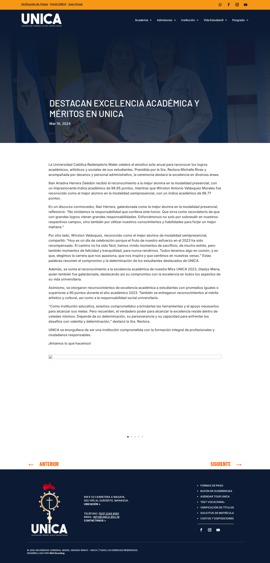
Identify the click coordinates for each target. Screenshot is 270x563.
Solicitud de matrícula (217, 513)
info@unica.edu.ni (106, 517)
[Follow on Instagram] (237, 4)
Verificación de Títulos (34, 4)
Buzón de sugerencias (216, 491)
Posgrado (238, 20)
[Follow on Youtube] (245, 4)
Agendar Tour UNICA (215, 496)
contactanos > (95, 520)
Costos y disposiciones (217, 518)
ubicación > (92, 504)
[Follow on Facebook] (228, 4)
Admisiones (164, 20)
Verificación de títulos (217, 507)
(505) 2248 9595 (109, 513)
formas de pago (211, 485)
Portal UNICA (58, 4)
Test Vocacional (212, 502)
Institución (188, 20)
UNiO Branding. (57, 553)
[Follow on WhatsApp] (220, 4)
